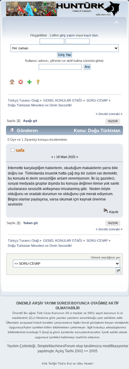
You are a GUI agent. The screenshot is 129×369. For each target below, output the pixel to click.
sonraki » (115, 114)
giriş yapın (67, 35)
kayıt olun (91, 35)
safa (20, 150)
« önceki (102, 114)
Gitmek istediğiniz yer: (106, 257)
